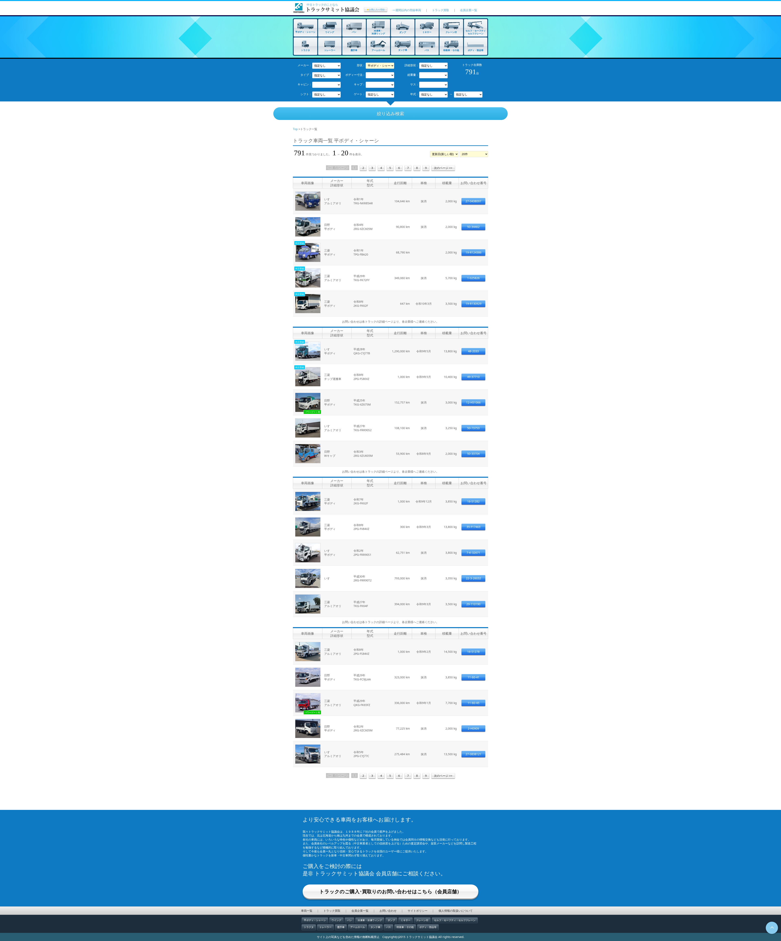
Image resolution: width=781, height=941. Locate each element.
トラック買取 (440, 10)
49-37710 (473, 377)
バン (349, 920)
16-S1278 (473, 652)
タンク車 (375, 927)
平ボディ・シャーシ (315, 920)
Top (295, 129)
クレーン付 (422, 920)
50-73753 (473, 428)
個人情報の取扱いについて (455, 911)
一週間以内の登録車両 (407, 10)
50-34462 (473, 227)
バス (388, 927)
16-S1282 (473, 501)
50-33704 (473, 454)
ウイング (336, 920)
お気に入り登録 (376, 9)
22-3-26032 (473, 578)
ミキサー (405, 920)
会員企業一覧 (468, 10)
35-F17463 (473, 527)
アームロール (357, 927)
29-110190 (473, 604)
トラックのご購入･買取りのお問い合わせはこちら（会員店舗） (390, 891)
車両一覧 (306, 911)
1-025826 (473, 278)
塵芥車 (341, 927)
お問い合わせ (388, 911)
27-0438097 (473, 201)
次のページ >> (443, 168)
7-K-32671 (473, 553)
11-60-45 (473, 703)
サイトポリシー (418, 911)
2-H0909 (473, 728)
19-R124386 (473, 252)
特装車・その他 (405, 927)
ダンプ (391, 920)
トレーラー (325, 927)
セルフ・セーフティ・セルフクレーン (455, 920)
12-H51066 (473, 402)
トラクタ (309, 927)
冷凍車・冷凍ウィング (370, 920)
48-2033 (473, 351)
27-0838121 (473, 754)
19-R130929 (473, 304)
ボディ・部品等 (427, 927)
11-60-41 (473, 677)
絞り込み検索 (390, 113)
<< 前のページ (337, 168)
